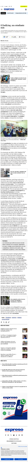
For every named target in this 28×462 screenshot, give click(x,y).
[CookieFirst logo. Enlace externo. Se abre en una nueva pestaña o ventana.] (1, 447)
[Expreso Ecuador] (14, 431)
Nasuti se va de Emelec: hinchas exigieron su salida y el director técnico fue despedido (8, 349)
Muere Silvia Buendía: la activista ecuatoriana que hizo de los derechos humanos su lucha (14, 364)
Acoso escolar (5, 319)
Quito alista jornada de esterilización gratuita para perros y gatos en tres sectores (14, 376)
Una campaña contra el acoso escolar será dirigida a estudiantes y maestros (17, 300)
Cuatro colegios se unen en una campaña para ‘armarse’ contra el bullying (18, 79)
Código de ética (14, 439)
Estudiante (8, 317)
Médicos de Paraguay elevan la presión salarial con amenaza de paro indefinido (8, 342)
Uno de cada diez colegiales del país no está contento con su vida (18, 173)
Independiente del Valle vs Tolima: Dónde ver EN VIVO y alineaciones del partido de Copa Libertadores (14, 381)
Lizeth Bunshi (10, 13)
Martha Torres (4, 40)
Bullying (19, 317)
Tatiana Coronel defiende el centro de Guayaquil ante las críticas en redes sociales (14, 387)
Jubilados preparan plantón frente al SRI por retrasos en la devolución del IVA (9, 330)
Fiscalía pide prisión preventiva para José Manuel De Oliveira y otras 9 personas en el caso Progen (13, 370)
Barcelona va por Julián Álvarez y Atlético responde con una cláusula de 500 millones (8, 355)
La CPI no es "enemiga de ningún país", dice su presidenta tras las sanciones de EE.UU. (8, 336)
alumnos (14, 317)
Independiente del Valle (20, 13)
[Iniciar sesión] (26, 9)
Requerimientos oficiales (14, 441)
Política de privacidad (22, 446)
